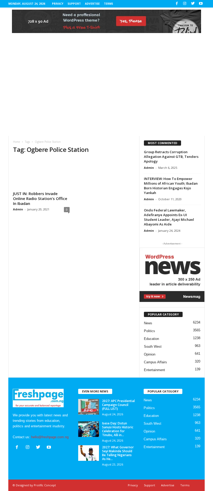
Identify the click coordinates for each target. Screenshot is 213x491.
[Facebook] (177, 4)
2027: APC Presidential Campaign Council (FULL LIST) (118, 405)
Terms (108, 3)
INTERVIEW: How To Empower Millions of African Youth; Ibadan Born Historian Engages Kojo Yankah (171, 185)
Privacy (57, 3)
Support (74, 3)
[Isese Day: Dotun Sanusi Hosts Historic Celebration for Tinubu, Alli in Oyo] (88, 429)
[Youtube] (201, 4)
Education (151, 339)
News (148, 323)
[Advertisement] (106, 97)
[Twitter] (193, 4)
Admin (18, 209)
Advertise (92, 3)
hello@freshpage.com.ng (50, 437)
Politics (149, 331)
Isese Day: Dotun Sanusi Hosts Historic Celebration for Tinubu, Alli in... (117, 429)
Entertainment (154, 370)
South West (153, 346)
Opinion (149, 354)
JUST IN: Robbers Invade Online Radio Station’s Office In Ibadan (40, 198)
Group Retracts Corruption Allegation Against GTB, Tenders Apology (171, 157)
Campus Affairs (155, 362)
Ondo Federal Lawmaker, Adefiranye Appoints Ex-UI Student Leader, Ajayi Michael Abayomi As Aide (169, 217)
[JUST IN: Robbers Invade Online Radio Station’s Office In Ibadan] (41, 174)
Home (16, 142)
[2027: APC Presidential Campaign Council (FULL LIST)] (88, 407)
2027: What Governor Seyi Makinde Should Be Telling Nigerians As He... (118, 453)
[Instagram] (185, 4)
